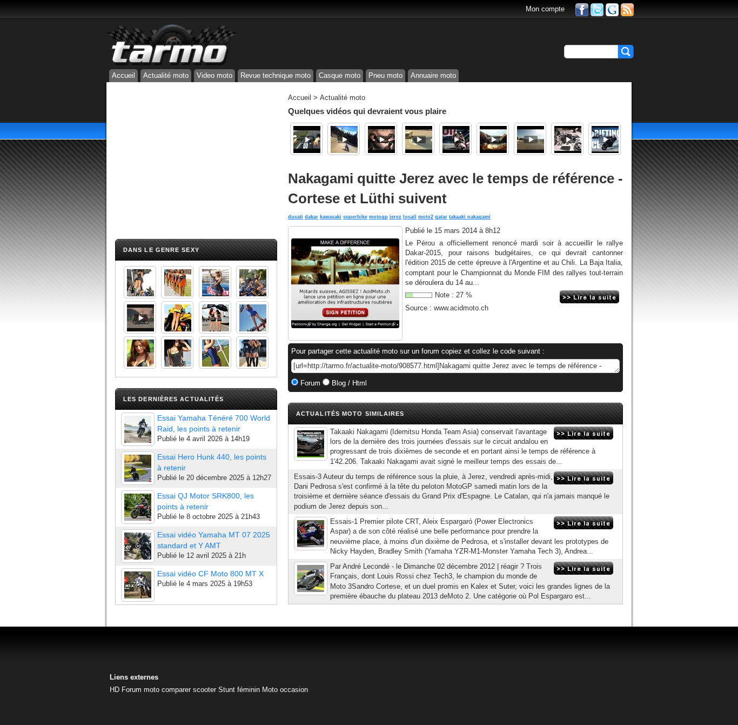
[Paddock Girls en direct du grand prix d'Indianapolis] (215, 282)
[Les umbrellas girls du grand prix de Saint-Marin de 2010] (177, 282)
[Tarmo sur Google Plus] (612, 9)
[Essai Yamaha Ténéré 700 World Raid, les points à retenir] (138, 429)
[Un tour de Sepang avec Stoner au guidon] (493, 139)
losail (410, 217)
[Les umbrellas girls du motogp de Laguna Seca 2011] (252, 317)
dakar (311, 217)
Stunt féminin (239, 690)
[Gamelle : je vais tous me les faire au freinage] (530, 139)
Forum (309, 383)
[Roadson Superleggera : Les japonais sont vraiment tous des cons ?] (567, 139)
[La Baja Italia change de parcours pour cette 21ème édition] (310, 444)
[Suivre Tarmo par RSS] (627, 9)
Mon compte (545, 9)
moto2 (425, 217)
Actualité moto (166, 75)
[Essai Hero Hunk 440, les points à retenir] (138, 468)
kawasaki (330, 217)
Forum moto (140, 690)
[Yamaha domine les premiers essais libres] (310, 533)
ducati (295, 217)
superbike (355, 217)
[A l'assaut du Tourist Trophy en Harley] (306, 139)
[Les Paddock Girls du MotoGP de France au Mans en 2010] (140, 352)
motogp (378, 217)
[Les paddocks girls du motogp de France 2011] (252, 352)
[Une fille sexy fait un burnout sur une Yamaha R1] (140, 317)
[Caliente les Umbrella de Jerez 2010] (177, 352)
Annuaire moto (433, 75)
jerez (395, 217)
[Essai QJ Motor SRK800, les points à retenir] (138, 507)
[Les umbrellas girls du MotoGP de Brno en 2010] (215, 317)
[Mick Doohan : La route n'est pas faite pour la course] (418, 139)
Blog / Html (348, 383)
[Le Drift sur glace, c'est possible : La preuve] (604, 139)
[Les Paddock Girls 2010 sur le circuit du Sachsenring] (140, 282)
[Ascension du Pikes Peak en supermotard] (343, 139)
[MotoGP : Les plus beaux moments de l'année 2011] (455, 139)
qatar (441, 217)
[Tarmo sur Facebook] (581, 9)
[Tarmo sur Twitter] (597, 9)
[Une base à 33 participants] (310, 578)
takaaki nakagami (470, 217)
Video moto (214, 75)
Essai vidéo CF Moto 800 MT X (210, 573)
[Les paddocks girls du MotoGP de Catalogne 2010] (177, 317)
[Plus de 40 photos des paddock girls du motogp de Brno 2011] (215, 352)
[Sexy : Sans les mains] (252, 282)
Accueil (123, 75)
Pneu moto (385, 75)
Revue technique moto (275, 75)
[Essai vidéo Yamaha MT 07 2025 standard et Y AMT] (138, 546)
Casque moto (339, 75)
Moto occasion (285, 690)
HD (114, 690)
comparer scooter (189, 690)
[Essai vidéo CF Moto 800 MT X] (138, 585)
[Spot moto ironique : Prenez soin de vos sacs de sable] (381, 139)
